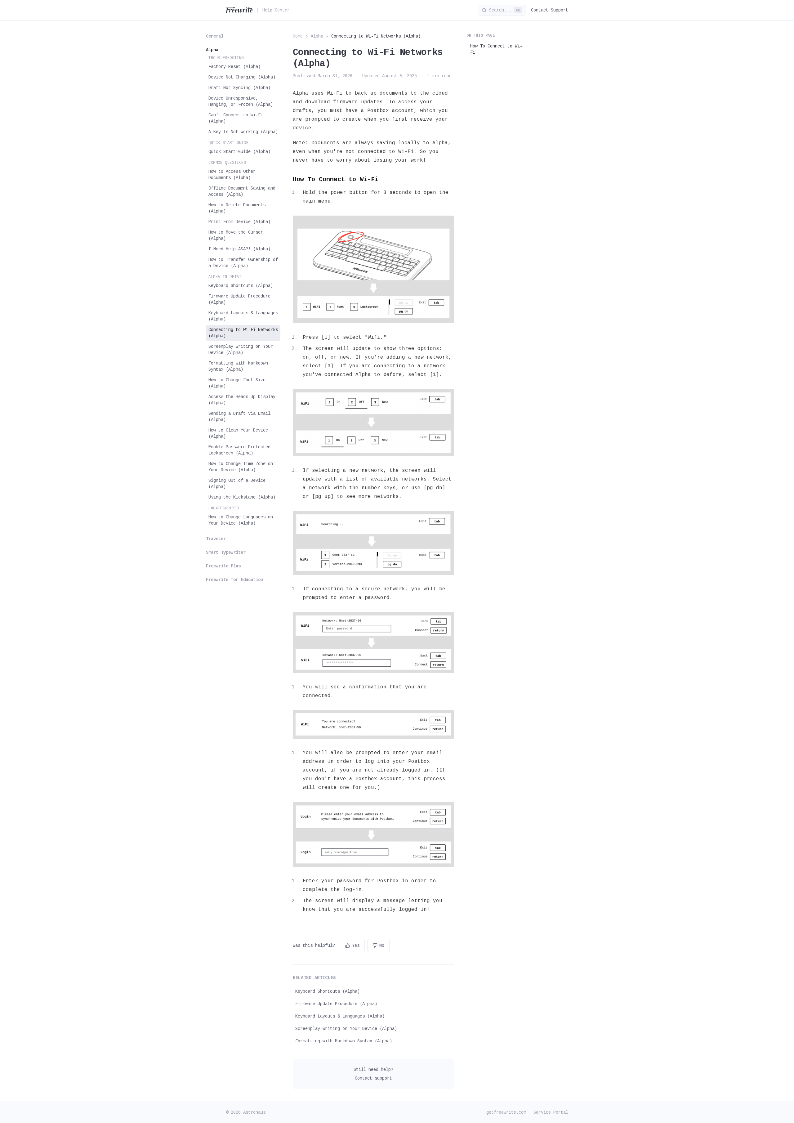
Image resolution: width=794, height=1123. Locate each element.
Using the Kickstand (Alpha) (241, 497)
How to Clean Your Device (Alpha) (238, 433)
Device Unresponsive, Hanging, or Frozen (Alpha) (240, 101)
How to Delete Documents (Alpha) (236, 208)
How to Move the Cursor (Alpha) (235, 235)
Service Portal (550, 1112)
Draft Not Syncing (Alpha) (239, 87)
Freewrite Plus (223, 566)
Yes (355, 945)
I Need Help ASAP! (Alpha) (239, 249)
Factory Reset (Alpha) (234, 66)
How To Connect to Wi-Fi (496, 49)
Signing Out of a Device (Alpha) (236, 483)
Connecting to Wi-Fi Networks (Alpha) (243, 332)
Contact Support (549, 10)
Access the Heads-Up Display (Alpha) (241, 399)
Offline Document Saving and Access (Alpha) (241, 191)
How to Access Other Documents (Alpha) (232, 174)
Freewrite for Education (234, 579)
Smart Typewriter (226, 552)
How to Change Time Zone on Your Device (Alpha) (240, 466)
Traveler (216, 538)
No (381, 945)
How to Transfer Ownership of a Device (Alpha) (243, 262)
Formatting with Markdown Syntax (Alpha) (238, 366)
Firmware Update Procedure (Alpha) (239, 299)
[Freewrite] (239, 10)
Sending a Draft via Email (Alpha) (239, 416)
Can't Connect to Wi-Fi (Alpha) (235, 118)
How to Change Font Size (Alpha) (236, 383)
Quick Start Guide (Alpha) (239, 151)
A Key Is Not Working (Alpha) (243, 131)
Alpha (212, 49)
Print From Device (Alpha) (239, 221)
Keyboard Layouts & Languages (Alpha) (243, 316)
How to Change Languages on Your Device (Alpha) (240, 520)
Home (298, 36)
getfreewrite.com (506, 1112)
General (214, 36)
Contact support (373, 1078)
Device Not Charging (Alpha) (241, 77)
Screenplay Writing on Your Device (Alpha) (240, 349)
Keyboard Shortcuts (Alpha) (240, 285)
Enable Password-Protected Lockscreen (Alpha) (239, 450)
